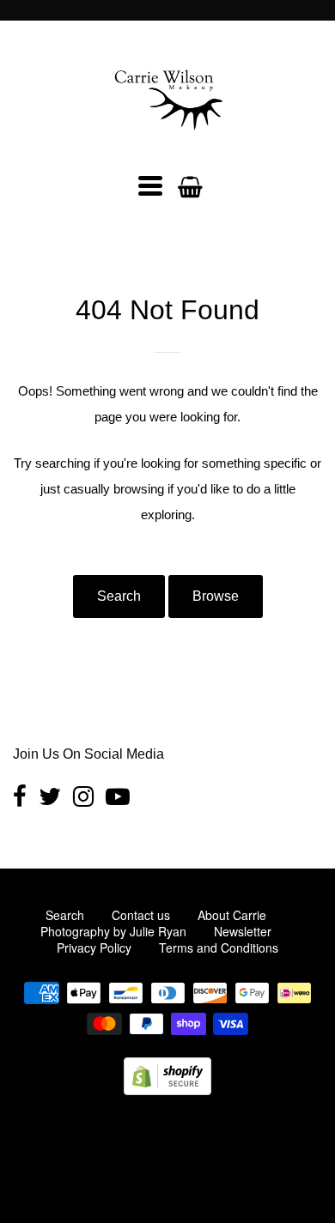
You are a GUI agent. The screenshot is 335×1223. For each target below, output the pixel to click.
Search (119, 596)
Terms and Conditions (218, 947)
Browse (215, 596)
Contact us (141, 914)
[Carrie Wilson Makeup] (167, 140)
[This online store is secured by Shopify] (167, 1089)
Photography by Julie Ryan (113, 931)
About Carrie (232, 914)
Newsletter (242, 931)
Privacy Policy (94, 947)
